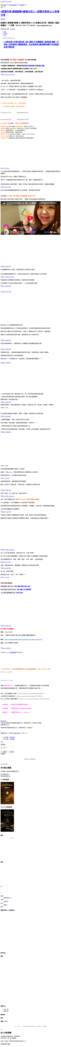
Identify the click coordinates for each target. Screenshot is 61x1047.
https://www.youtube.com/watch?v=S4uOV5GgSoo (34, 699)
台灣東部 (12, 739)
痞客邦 (15, 733)
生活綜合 (12, 29)
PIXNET (19, 1026)
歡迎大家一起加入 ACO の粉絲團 (7, 680)
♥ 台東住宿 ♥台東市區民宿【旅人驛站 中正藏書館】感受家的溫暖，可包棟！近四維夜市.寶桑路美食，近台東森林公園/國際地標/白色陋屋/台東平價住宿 (31, 44)
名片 (5, 35)
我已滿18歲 (3, 1044)
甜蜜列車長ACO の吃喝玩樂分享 (6, 672)
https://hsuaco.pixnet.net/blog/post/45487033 (31, 693)
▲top (2, 741)
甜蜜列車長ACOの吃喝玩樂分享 (26, 669)
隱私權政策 (38, 1026)
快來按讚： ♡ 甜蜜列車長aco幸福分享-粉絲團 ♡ (17, 708)
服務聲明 (45, 1026)
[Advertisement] (12, 53)
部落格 (5, 33)
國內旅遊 (12, 737)
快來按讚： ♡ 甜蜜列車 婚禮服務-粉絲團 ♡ (16, 704)
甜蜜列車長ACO (5, 724)
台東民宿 (12, 652)
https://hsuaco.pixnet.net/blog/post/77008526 (29, 696)
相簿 (5, 32)
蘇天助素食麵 (29, 65)
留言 (18, 733)
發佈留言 (3, 753)
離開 (9, 1044)
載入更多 (3, 744)
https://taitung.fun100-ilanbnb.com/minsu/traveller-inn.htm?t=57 (23, 639)
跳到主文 (3, 19)
